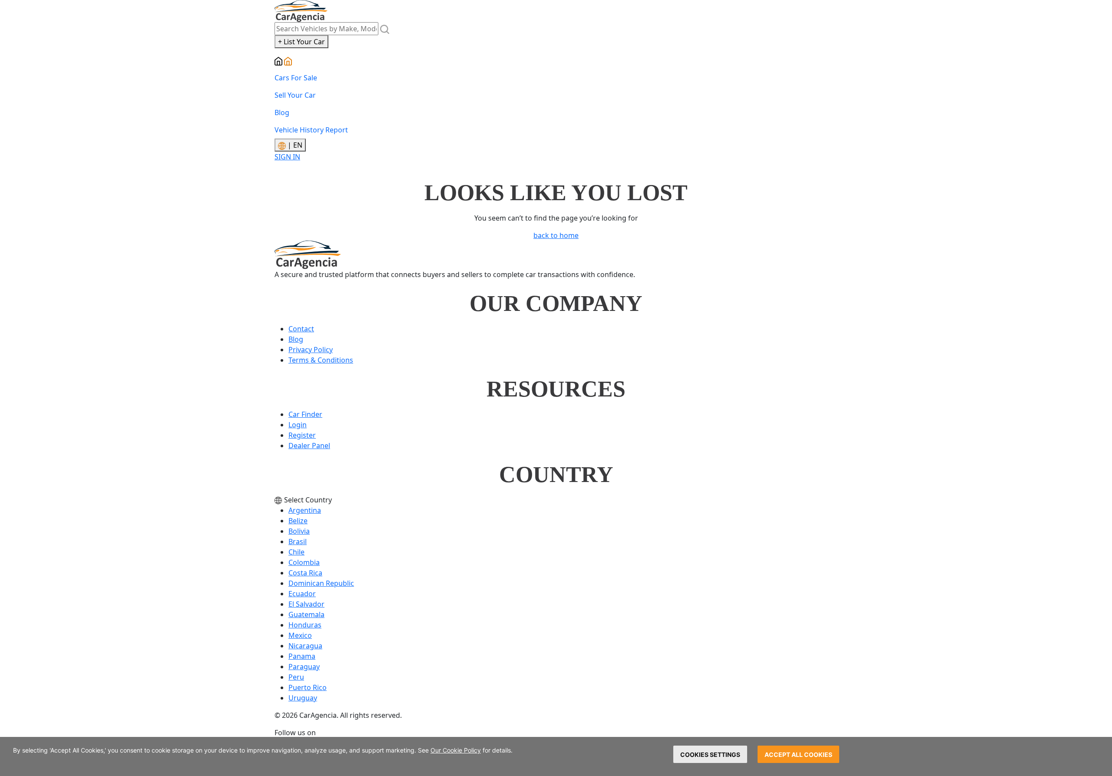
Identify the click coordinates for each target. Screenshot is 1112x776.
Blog (282, 112)
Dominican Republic (321, 583)
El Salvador (306, 604)
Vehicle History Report (311, 130)
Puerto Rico (307, 687)
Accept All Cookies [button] (798, 754)
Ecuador (302, 593)
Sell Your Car (295, 95)
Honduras (304, 625)
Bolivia (299, 531)
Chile (296, 552)
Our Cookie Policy (455, 750)
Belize (298, 520)
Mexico (300, 635)
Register (302, 435)
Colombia (304, 562)
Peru (296, 677)
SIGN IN (287, 157)
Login (297, 424)
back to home (556, 235)
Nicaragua (305, 646)
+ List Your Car (301, 41)
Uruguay (302, 698)
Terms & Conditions (320, 360)
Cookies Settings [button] (710, 754)
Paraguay (304, 666)
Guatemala (306, 614)
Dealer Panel (309, 445)
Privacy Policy (310, 349)
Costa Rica (305, 573)
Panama (301, 656)
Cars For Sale (296, 78)
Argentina (304, 510)
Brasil (297, 541)
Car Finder (305, 414)
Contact (301, 329)
